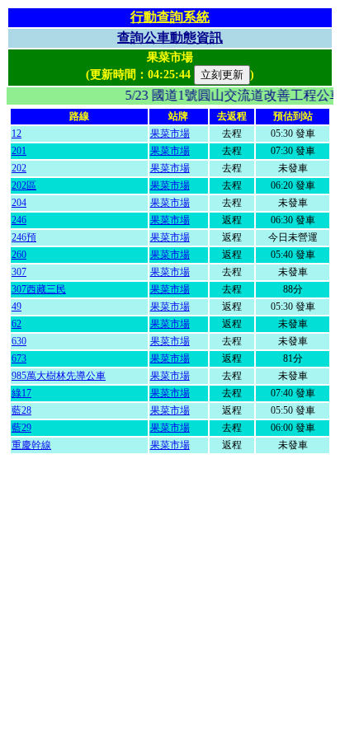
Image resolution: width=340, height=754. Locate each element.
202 (19, 168)
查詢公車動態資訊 (170, 37)
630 (19, 341)
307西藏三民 (39, 289)
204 (19, 202)
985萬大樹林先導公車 (59, 376)
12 (16, 133)
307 (19, 272)
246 (19, 220)
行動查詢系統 (170, 17)
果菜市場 (170, 133)
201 (19, 151)
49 (16, 306)
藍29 (21, 427)
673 (19, 358)
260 (19, 254)
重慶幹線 (31, 445)
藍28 (21, 410)
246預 (24, 237)
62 (16, 324)
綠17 (21, 393)
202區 (24, 185)
